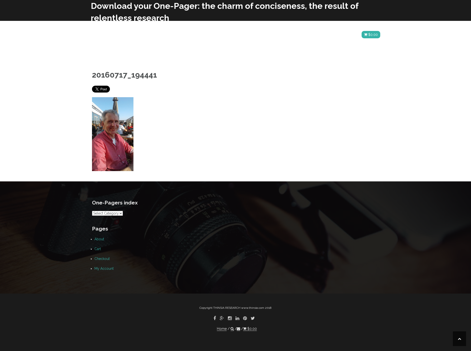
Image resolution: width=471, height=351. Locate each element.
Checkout (102, 259)
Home (329, 35)
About (99, 239)
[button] (343, 35)
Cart (97, 249)
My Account (104, 268)
